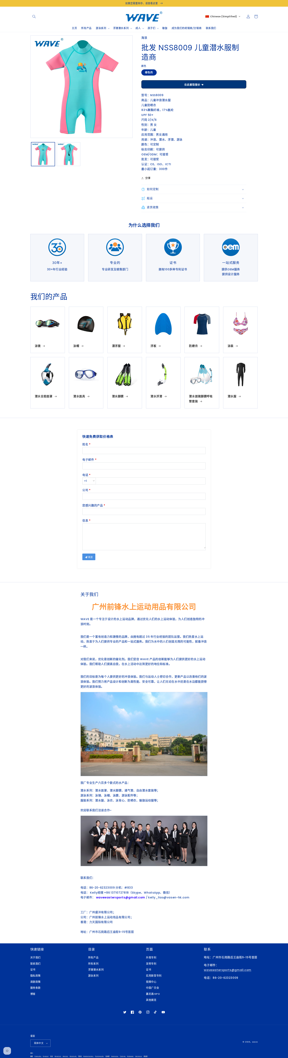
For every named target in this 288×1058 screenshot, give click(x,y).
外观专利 (151, 957)
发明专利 (151, 963)
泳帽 (76, 346)
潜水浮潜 (156, 396)
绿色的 (149, 72)
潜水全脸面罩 (43, 396)
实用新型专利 (154, 975)
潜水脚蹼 (118, 396)
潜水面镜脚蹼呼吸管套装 (200, 398)
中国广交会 (152, 987)
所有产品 (93, 957)
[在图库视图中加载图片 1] (43, 154)
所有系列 (93, 963)
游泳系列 (93, 975)
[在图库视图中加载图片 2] (68, 154)
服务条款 (35, 987)
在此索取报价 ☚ (194, 84)
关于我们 (35, 957)
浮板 (153, 346)
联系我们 (35, 963)
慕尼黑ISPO (153, 994)
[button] (34, 16)
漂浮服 (116, 346)
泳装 (231, 346)
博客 (33, 994)
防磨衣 (193, 346)
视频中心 (151, 981)
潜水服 (232, 396)
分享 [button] (147, 178)
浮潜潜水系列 (96, 969)
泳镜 (38, 346)
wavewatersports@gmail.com (227, 970)
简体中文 (39, 1043)
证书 (33, 969)
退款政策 (35, 981)
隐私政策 (35, 975)
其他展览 (151, 1000)
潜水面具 (79, 396)
